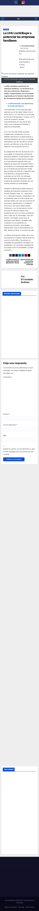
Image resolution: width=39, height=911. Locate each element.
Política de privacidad (11, 907)
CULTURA (6, 29)
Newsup (30, 900)
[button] (33, 19)
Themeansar (19, 902)
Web (4, 435)
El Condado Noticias (28, 46)
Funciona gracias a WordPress (14, 900)
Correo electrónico (10, 425)
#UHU (22, 67)
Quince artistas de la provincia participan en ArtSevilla (26, 262)
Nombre (6, 414)
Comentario (7, 377)
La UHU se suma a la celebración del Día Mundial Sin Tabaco (13, 261)
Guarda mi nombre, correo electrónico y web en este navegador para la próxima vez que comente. (19, 451)
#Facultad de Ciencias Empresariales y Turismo (26, 62)
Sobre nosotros (30, 907)
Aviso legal (21, 907)
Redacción (7, 311)
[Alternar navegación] (18, 18)
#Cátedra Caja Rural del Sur (27, 52)
